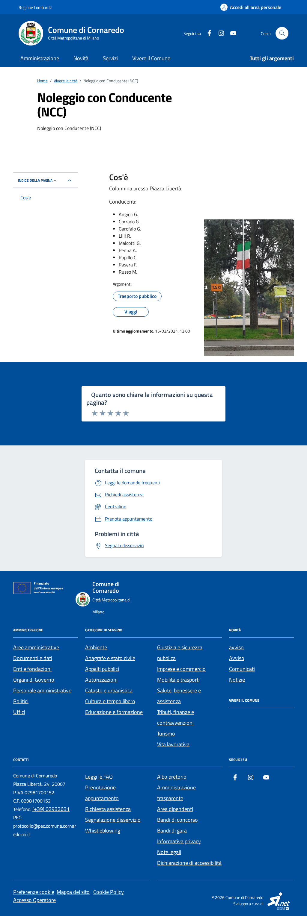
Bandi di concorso (177, 820)
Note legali (169, 852)
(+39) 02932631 (51, 809)
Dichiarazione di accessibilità (189, 863)
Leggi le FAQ (99, 777)
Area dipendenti (175, 809)
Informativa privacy (179, 841)
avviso (236, 647)
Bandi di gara (172, 830)
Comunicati (242, 669)
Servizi (110, 58)
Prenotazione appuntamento (102, 792)
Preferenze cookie (33, 892)
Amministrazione (39, 58)
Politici (20, 701)
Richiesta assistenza (108, 809)
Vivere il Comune (151, 58)
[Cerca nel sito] (282, 33)
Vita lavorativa (173, 744)
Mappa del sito (73, 892)
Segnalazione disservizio (113, 820)
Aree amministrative (36, 647)
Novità (80, 58)
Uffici (19, 712)
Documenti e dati (32, 658)
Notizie (237, 680)
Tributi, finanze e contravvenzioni (175, 717)
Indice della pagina (35, 180)
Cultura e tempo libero (110, 701)
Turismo (166, 734)
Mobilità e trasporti (178, 680)
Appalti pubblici (102, 669)
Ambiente (96, 647)
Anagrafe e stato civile (110, 658)
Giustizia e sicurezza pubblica (179, 652)
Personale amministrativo (42, 690)
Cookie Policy (108, 892)
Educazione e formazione (114, 712)
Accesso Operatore (34, 900)
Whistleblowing (102, 830)
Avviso (236, 658)
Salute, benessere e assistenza (179, 695)
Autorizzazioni (101, 680)
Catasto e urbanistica (109, 690)
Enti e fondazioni (32, 669)
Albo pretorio (171, 777)
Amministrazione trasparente (176, 792)
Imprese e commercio (181, 669)
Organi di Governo (33, 680)
